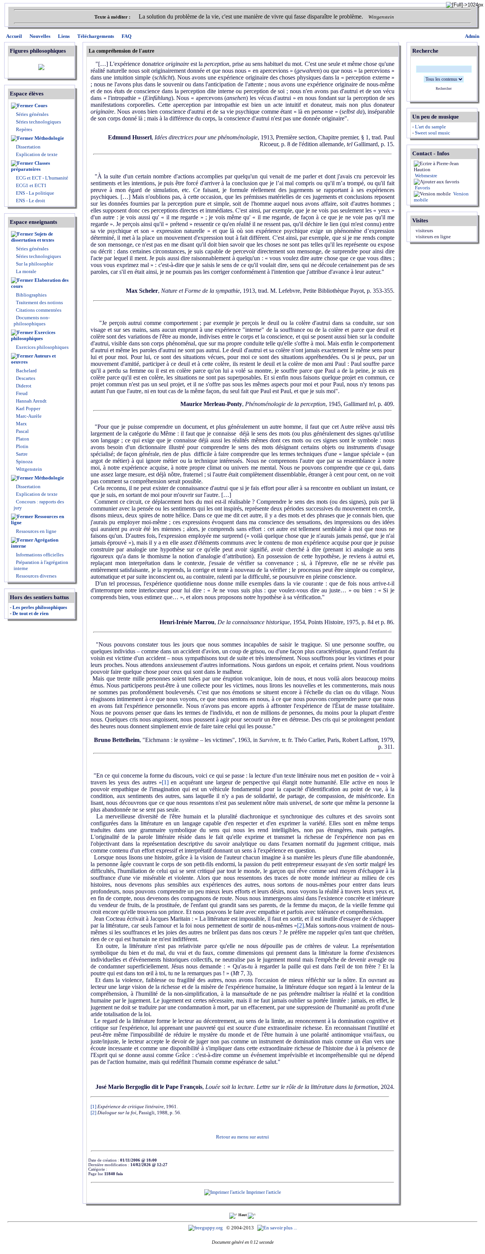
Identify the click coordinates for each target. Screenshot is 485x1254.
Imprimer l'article (263, 1192)
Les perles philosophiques (40, 607)
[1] (165, 782)
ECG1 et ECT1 (31, 185)
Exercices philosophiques (33, 335)
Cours (40, 105)
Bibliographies (31, 295)
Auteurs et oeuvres (33, 359)
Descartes (25, 378)
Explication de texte (37, 154)
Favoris (422, 188)
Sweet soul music (432, 133)
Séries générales (32, 114)
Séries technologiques (38, 122)
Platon (22, 439)
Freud (21, 393)
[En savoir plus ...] (277, 1228)
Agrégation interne (34, 543)
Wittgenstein (28, 469)
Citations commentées (38, 310)
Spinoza (24, 461)
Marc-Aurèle (28, 416)
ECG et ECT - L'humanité (41, 178)
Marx (21, 423)
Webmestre (425, 175)
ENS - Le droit (30, 200)
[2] (300, 925)
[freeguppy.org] (206, 1228)
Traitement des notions (39, 302)
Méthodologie (49, 138)
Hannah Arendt (31, 401)
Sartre (21, 454)
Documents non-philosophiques (32, 320)
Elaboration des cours (40, 283)
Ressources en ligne (37, 519)
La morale (25, 271)
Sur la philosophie (34, 264)
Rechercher (444, 89)
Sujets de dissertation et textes (32, 237)
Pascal (22, 431)
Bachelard (26, 370)
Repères (24, 129)
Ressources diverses (35, 576)
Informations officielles (39, 555)
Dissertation (28, 147)
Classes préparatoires (30, 166)
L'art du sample (430, 127)
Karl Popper (27, 408)
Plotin (21, 446)
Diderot (23, 386)
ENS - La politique (34, 193)
